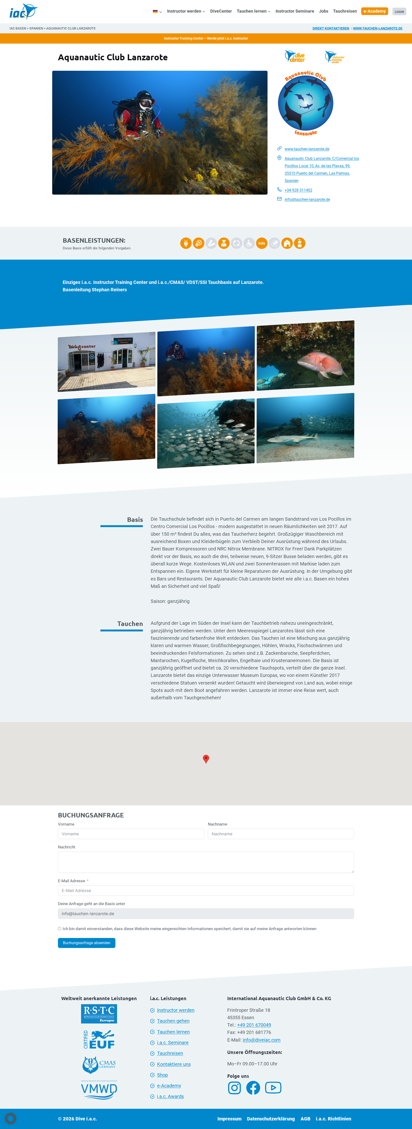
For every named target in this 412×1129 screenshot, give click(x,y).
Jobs (323, 11)
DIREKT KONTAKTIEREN (331, 28)
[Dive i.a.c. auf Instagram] (236, 1088)
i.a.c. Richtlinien (333, 1119)
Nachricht (66, 847)
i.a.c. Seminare (173, 1042)
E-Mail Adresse (71, 880)
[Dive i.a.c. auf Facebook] (255, 1088)
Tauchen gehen (173, 1021)
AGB (305, 1119)
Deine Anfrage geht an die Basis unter (91, 903)
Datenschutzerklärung (271, 1119)
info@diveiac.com (262, 1040)
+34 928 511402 (298, 190)
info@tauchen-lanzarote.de (307, 199)
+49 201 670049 (254, 1025)
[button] (10, 1118)
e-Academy (375, 11)
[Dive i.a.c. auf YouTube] (275, 1087)
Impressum (229, 1119)
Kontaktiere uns (174, 1064)
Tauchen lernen (173, 1032)
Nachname (217, 824)
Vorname (66, 824)
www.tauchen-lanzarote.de (377, 28)
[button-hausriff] (287, 243)
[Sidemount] (186, 243)
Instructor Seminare (295, 11)
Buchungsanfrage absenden (86, 943)
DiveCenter (221, 11)
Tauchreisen (345, 11)
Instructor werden (176, 1010)
